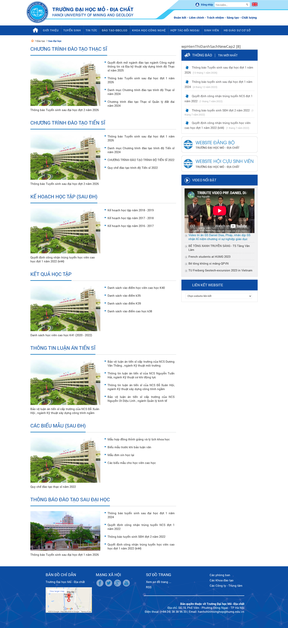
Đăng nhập (207, 4)
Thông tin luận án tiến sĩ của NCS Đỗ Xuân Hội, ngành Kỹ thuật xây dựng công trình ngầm (141, 387)
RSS (148, 587)
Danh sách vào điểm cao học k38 (130, 311)
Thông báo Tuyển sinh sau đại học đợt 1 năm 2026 (64, 555)
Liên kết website (207, 285)
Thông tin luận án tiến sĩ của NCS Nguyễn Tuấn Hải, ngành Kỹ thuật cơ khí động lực (141, 375)
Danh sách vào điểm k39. (124, 295)
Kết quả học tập (51, 274)
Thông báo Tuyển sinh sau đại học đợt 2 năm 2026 (64, 110)
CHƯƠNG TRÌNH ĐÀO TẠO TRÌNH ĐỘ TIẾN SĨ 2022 (141, 160)
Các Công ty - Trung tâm (226, 585)
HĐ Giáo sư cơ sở (237, 30)
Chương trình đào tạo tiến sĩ (67, 122)
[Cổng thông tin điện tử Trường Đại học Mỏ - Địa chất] (32, 41)
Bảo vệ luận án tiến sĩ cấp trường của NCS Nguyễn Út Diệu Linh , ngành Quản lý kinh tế (141, 399)
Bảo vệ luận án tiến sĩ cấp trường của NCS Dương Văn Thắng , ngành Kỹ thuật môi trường (141, 363)
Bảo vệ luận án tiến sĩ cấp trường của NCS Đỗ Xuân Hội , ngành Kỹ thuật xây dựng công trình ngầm (64, 411)
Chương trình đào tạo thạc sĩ (68, 49)
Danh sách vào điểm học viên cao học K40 (136, 288)
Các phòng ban (220, 575)
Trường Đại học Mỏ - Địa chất (65, 582)
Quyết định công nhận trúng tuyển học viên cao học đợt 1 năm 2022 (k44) (62, 259)
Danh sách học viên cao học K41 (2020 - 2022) (61, 335)
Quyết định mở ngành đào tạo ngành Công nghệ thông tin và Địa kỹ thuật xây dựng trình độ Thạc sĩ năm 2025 (141, 66)
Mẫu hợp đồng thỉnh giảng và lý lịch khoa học (139, 439)
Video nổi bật (204, 180)
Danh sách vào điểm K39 (124, 303)
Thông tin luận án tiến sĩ (62, 348)
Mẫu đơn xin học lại (121, 455)
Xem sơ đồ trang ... (158, 582)
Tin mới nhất (228, 55)
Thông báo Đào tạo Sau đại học (70, 499)
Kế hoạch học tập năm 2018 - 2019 (131, 210)
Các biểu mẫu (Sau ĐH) (58, 425)
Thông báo (202, 55)
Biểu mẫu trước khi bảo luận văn (129, 447)
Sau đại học (55, 41)
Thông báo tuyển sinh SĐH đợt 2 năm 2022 (136, 537)
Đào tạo (41, 41)
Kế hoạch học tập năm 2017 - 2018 (131, 218)
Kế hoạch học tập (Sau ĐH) (63, 196)
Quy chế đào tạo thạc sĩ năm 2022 (53, 487)
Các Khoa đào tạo (222, 580)
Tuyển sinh (72, 30)
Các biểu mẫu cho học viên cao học (132, 463)
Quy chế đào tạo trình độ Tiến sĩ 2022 (133, 168)
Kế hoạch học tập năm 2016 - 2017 (131, 226)
